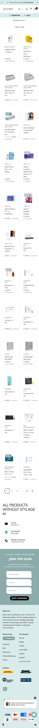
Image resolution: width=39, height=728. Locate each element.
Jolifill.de (27, 125)
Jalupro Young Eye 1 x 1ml (9, 472)
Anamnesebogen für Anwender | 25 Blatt (29, 130)
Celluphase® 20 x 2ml (29, 286)
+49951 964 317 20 (17, 542)
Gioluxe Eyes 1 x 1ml (10, 393)
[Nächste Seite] (32, 491)
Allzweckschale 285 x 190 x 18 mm (9, 92)
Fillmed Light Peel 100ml (9, 358)
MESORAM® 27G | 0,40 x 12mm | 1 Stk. (28, 472)
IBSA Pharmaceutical (29, 426)
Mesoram (27, 467)
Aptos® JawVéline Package (27, 211)
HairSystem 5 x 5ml (9, 431)
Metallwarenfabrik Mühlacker (10, 87)
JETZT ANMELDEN (19, 598)
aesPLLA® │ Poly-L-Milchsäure (27, 53)
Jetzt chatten (14, 533)
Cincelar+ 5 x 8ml (9, 321)
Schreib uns (15, 525)
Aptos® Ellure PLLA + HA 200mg (9, 169)
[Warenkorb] (35, 9)
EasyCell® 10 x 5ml (28, 323)
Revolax (21, 638)
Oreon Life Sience (27, 48)
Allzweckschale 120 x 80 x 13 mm (28, 92)
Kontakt (5, 660)
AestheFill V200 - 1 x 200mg (10, 51)
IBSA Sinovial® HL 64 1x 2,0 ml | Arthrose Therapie (29, 433)
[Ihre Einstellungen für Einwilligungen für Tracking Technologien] (35, 724)
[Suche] (27, 9)
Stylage (21, 642)
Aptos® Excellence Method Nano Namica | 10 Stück (28, 172)
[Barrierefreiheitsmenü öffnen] (3, 725)
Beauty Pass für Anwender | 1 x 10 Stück (9, 248)
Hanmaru (8, 389)
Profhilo (21, 646)
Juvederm (22, 657)
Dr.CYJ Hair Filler (24, 661)
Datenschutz (6, 652)
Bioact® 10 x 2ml (28, 249)
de (19, 9)
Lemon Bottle (23, 650)
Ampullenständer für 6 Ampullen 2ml (10, 131)
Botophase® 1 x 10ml (10, 286)
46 (27, 491)
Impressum (6, 644)
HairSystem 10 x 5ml (29, 394)
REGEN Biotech (10, 47)
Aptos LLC (8, 164)
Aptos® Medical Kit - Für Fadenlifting (10, 211)
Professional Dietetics (9, 468)
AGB (4, 648)
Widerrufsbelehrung (9, 656)
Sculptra (21, 653)
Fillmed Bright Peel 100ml (28, 358)
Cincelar (8, 317)
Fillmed (7, 354)
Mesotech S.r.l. (27, 244)
